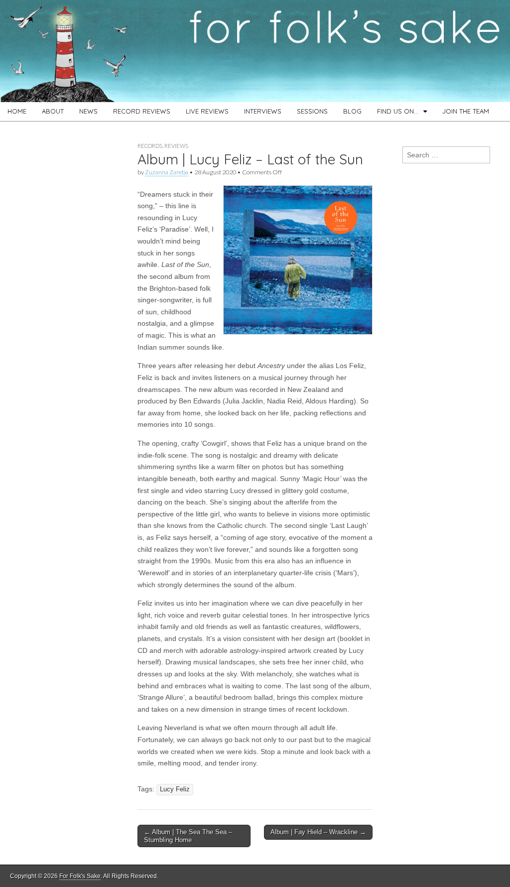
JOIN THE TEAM (465, 111)
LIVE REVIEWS (207, 111)
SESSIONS (312, 111)
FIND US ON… (397, 111)
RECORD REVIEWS (141, 111)
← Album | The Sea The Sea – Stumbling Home (188, 836)
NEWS (88, 111)
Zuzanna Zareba (166, 172)
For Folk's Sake (80, 876)
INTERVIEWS (262, 111)
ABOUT (53, 111)
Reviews (176, 145)
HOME (16, 111)
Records (149, 145)
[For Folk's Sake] (255, 51)
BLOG (352, 111)
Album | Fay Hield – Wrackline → (318, 832)
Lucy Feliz (175, 789)
